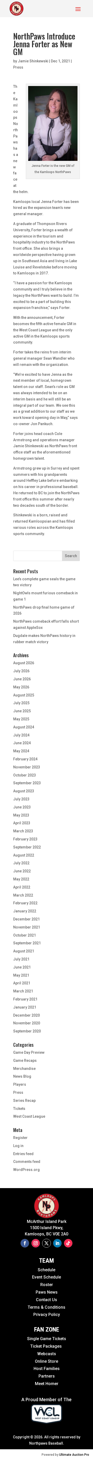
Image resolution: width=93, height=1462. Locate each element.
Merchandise (24, 1068)
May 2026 (21, 687)
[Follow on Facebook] (24, 1243)
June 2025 (22, 711)
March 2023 (23, 831)
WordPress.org (26, 1170)
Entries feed (23, 1154)
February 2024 (25, 759)
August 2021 (23, 951)
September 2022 (27, 847)
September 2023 (27, 783)
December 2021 (26, 919)
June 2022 (22, 871)
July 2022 (21, 863)
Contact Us (46, 1299)
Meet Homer (46, 1383)
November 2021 (26, 927)
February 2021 (25, 999)
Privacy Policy (46, 1314)
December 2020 (26, 1015)
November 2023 (26, 767)
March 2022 (23, 895)
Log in (18, 1146)
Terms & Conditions (46, 1307)
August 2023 (23, 791)
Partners (46, 1376)
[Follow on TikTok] (68, 1243)
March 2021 (23, 991)
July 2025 (21, 703)
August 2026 (23, 663)
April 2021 (21, 983)
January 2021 (24, 1007)
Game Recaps (25, 1060)
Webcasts (46, 1353)
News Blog (22, 1076)
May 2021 (21, 975)
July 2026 (21, 671)
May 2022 (21, 879)
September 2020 (27, 1031)
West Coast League (29, 1116)
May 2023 (21, 815)
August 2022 (23, 855)
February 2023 (25, 839)
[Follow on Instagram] (35, 1243)
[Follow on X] (46, 1243)
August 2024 (23, 727)
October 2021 (24, 935)
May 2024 (21, 751)
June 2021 (22, 967)
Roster (46, 1284)
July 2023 (21, 799)
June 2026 (22, 679)
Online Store (46, 1361)
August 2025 (23, 695)
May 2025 (21, 719)
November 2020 (26, 1023)
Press (18, 67)
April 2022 (21, 887)
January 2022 (24, 911)
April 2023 (21, 823)
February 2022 (25, 903)
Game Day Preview (28, 1052)
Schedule (46, 1269)
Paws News (47, 1292)
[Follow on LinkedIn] (57, 1243)
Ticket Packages (46, 1346)
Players (19, 1084)
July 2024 (21, 735)
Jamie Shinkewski (33, 61)
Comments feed (26, 1162)
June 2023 (22, 807)
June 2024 (22, 743)
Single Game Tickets (46, 1338)
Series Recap (24, 1100)
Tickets (19, 1109)
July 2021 (21, 959)
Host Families (47, 1368)
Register (20, 1138)
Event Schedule (35, 1277)
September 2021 (27, 943)
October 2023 (24, 775)
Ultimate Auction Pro (74, 1455)
